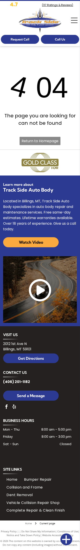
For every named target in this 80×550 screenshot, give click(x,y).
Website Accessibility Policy (57, 535)
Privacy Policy (9, 531)
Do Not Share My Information (38, 531)
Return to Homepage (40, 141)
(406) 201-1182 (16, 381)
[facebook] (6, 407)
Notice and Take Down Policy (23, 535)
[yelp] (14, 407)
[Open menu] (74, 20)
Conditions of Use (67, 531)
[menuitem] (12, 479)
